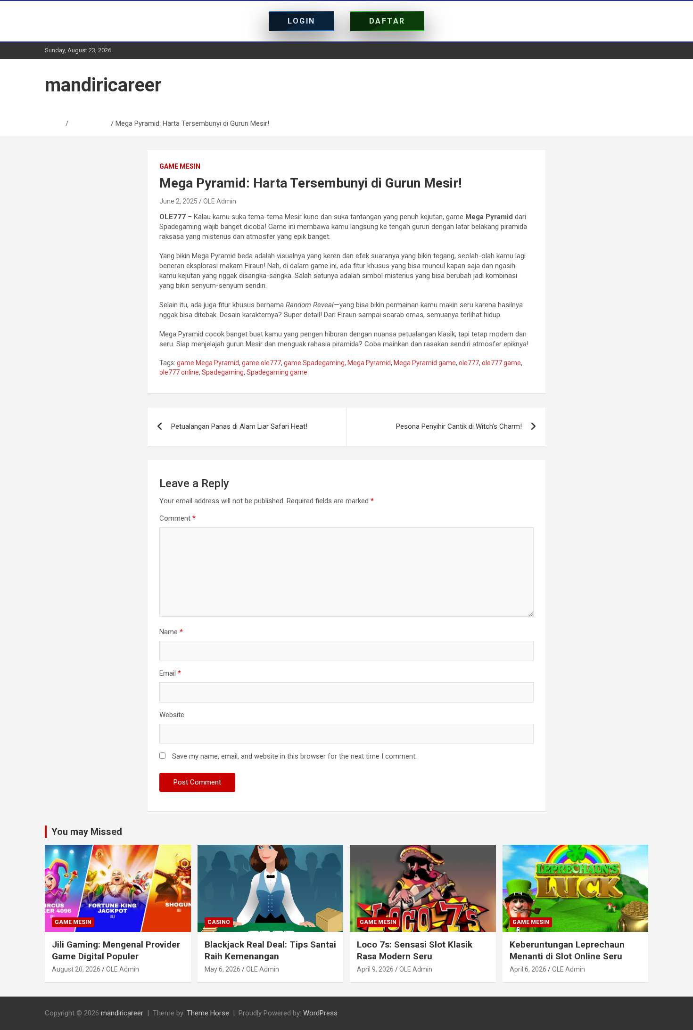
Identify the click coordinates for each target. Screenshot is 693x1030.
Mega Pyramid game (425, 363)
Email (170, 673)
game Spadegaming (314, 363)
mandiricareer (103, 85)
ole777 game (501, 363)
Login (301, 20)
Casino (218, 922)
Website (171, 715)
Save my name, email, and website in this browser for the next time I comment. (294, 756)
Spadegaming (223, 372)
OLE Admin (219, 201)
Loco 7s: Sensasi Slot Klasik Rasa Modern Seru (414, 950)
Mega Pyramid (369, 363)
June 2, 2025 (178, 201)
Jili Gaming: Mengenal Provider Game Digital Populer (116, 950)
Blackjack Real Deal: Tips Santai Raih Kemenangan (270, 950)
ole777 (469, 363)
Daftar (387, 20)
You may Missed (86, 831)
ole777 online (179, 372)
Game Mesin (179, 166)
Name (171, 632)
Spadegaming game (277, 372)
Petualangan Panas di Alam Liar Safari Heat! (239, 426)
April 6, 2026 (528, 969)
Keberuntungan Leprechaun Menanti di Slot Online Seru (567, 950)
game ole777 (261, 363)
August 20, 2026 (76, 969)
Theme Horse (208, 1013)
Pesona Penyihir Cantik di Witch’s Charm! (459, 426)
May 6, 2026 (222, 969)
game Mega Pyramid (208, 363)
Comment (177, 518)
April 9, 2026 (375, 969)
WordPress (320, 1013)
